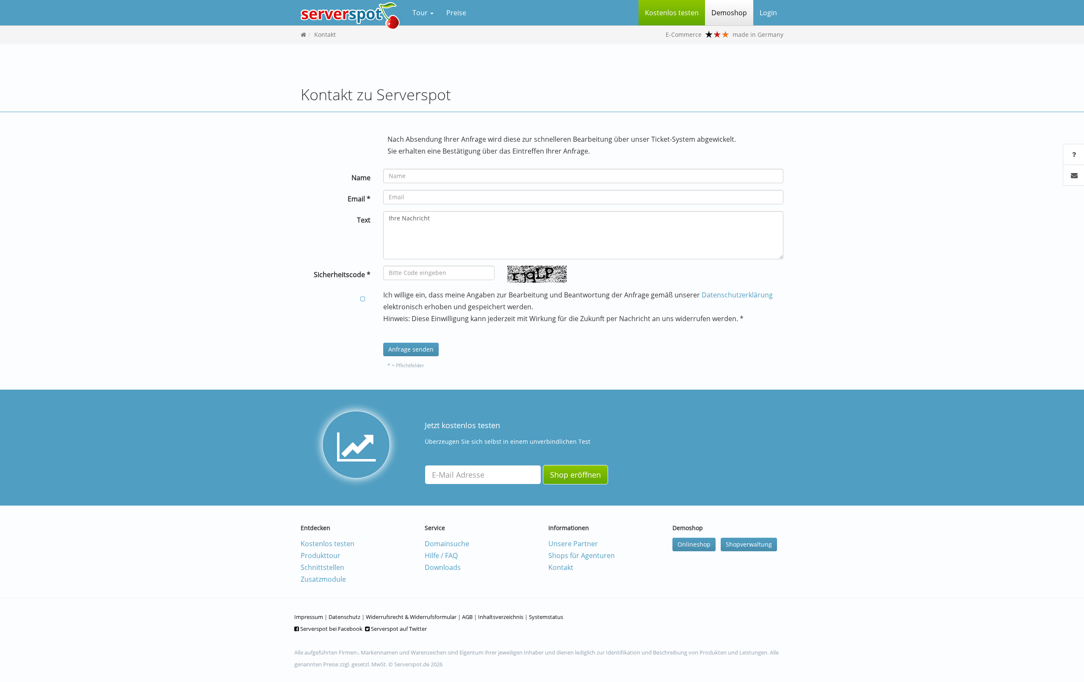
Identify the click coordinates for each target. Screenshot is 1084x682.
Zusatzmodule (323, 579)
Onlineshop (694, 544)
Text (364, 220)
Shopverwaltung (749, 544)
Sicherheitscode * (342, 274)
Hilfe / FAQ (441, 555)
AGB (467, 617)
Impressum (308, 617)
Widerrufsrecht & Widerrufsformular (411, 617)
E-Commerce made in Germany (724, 34)
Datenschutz (344, 617)
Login (768, 12)
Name (361, 177)
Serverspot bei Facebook (330, 628)
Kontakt (325, 34)
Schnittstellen (322, 567)
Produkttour (320, 555)
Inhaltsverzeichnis (500, 617)
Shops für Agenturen (581, 555)
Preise (456, 12)
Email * (359, 199)
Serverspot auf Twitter (398, 628)
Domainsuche (447, 543)
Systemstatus (546, 617)
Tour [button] (420, 12)
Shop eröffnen (575, 475)
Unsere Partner (573, 543)
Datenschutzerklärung (737, 295)
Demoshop (729, 12)
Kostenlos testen (327, 543)
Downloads (443, 567)
